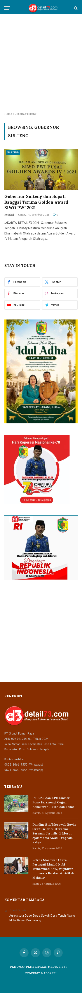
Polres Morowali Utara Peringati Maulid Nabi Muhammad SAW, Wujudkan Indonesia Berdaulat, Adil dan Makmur (54, 869)
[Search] (75, 8)
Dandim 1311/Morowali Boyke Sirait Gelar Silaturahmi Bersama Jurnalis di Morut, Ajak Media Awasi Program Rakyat (54, 833)
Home (8, 113)
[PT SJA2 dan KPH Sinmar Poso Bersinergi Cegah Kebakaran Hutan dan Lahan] (16, 803)
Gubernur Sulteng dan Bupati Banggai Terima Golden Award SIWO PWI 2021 (36, 202)
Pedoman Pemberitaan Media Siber (38, 966)
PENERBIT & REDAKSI (41, 973)
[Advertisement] (41, 63)
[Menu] (7, 8)
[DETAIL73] (43, 8)
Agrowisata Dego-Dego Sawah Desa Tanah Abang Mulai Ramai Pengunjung (42, 918)
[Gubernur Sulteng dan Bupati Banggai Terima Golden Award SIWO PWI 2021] (41, 169)
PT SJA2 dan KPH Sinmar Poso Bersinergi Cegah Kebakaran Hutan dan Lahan (53, 802)
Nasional (13, 152)
